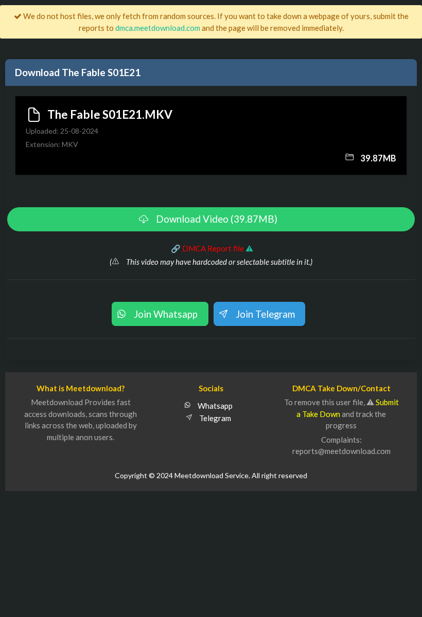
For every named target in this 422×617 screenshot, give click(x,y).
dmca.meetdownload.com (157, 27)
